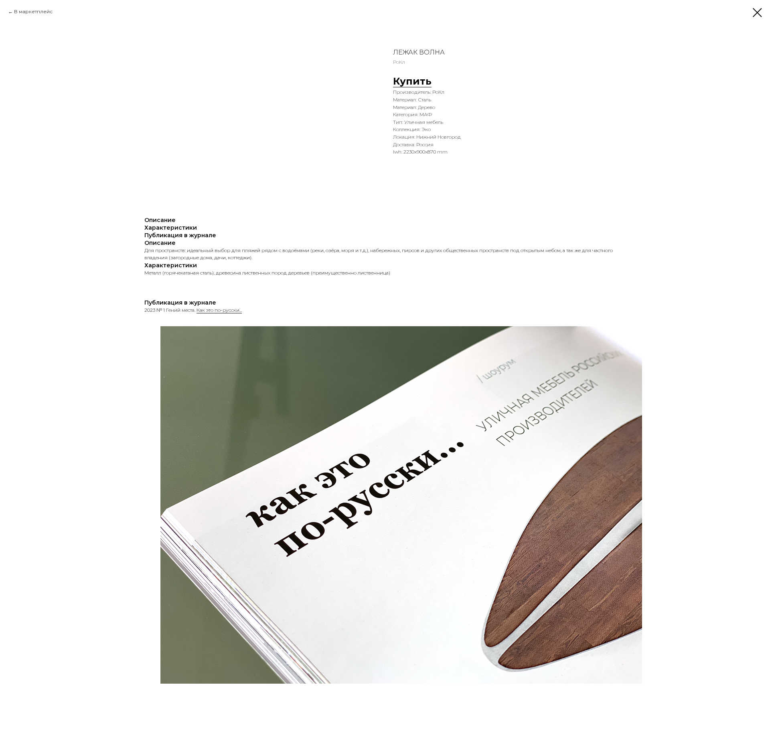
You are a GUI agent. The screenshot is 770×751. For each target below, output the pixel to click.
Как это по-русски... (219, 310)
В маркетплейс (33, 11)
